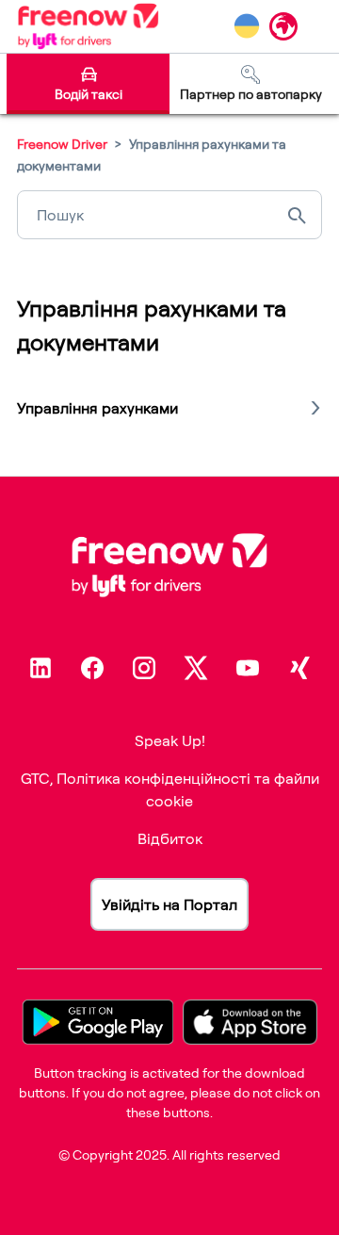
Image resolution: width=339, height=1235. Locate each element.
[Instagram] (144, 668)
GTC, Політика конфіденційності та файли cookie (170, 789)
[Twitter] (196, 668)
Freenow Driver (62, 144)
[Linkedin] (40, 668)
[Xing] (299, 668)
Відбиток (169, 838)
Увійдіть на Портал (169, 904)
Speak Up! (170, 740)
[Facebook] (92, 668)
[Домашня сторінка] (88, 26)
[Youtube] (248, 668)
